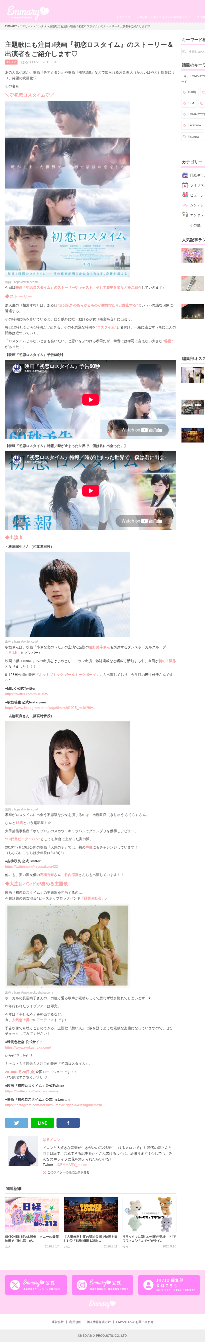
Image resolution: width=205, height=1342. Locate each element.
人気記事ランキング (149, 17)
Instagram (194, 136)
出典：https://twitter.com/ (21, 282)
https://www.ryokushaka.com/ (28, 1047)
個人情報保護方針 (99, 1322)
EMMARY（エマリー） (19, 26)
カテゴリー (126, 17)
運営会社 (58, 1322)
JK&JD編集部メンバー (179, 17)
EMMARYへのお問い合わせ (135, 1322)
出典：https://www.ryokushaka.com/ (29, 992)
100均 (192, 92)
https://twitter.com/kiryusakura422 (31, 866)
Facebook (194, 125)
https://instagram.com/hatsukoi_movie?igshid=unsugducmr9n (53, 1105)
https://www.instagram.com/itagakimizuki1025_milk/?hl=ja (50, 708)
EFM (191, 103)
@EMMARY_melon (72, 1165)
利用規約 (75, 1322)
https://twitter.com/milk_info (26, 694)
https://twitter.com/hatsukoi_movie (31, 1091)
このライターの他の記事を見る (69, 1172)
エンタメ (41, 26)
